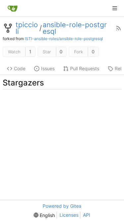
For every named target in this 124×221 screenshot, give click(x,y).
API (86, 215)
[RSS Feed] (118, 28)
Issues (48, 68)
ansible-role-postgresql (75, 28)
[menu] (44, 215)
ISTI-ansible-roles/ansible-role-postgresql (64, 38)
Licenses (69, 215)
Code (19, 68)
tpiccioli (27, 28)
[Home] (12, 8)
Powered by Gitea (62, 206)
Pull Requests (84, 68)
